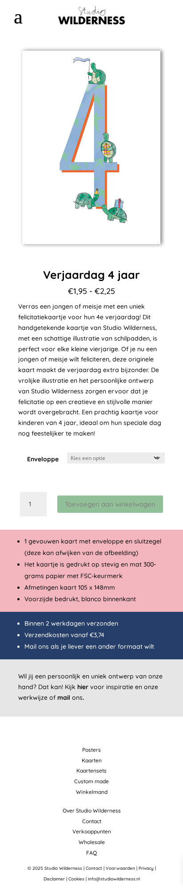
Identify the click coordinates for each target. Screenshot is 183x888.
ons (70, 698)
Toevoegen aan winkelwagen (110, 504)
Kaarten (92, 760)
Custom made (91, 781)
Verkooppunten (91, 831)
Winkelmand (91, 792)
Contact (91, 821)
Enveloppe (43, 459)
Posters (91, 749)
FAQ (91, 852)
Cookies (76, 879)
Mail (30, 646)
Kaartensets (91, 770)
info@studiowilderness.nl (114, 879)
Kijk (76, 687)
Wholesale (92, 842)
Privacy (146, 868)
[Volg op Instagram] (159, 16)
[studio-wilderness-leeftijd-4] (91, 254)
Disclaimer (54, 879)
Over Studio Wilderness (92, 810)
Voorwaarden (120, 868)
